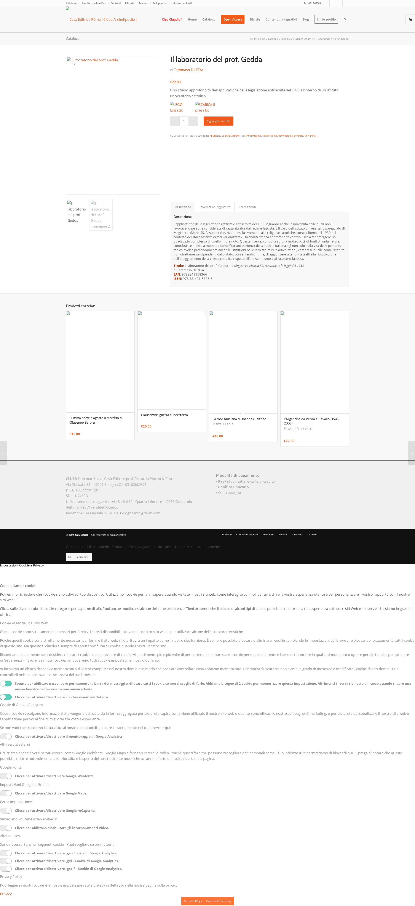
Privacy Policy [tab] (11, 876)
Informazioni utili (182, 3)
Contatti (116, 3)
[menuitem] (73, 3)
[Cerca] (345, 19)
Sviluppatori (160, 3)
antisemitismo (253, 135)
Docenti (143, 3)
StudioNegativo (118, 534)
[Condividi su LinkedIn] (173, 165)
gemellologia (285, 135)
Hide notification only (218, 901)
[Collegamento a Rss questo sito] (346, 3)
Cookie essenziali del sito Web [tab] (24, 623)
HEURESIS (214, 135)
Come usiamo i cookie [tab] (18, 585)
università (310, 135)
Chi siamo (71, 3)
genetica (298, 135)
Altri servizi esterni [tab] (15, 744)
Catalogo (73, 38)
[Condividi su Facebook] (173, 142)
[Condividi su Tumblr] (173, 171)
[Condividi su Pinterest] (173, 159)
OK (70, 557)
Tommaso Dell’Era (188, 69)
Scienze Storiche (230, 135)
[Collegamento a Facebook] (333, 3)
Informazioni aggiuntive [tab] (215, 207)
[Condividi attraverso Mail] (173, 177)
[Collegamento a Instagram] (339, 3)
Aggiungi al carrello (218, 121)
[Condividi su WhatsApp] (173, 154)
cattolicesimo (269, 135)
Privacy (6, 894)
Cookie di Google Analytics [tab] (21, 704)
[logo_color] (105, 19)
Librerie (129, 3)
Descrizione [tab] (183, 207)
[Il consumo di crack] (3, 453)
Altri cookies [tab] (10, 835)
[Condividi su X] (173, 147)
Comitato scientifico (94, 3)
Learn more (83, 557)
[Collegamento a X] (326, 3)
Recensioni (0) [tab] (248, 207)
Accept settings (193, 901)
